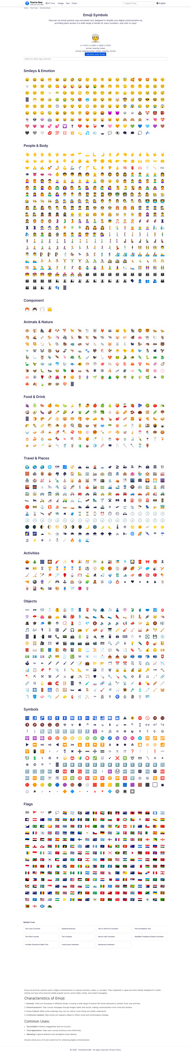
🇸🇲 (95, 886)
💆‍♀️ (80, 234)
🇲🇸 (132, 866)
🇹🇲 (95, 893)
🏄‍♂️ (125, 254)
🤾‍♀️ (72, 268)
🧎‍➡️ (57, 241)
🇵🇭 (34, 879)
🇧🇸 (42, 826)
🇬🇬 (162, 839)
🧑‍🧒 (42, 288)
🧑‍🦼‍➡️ (132, 241)
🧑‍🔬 (125, 201)
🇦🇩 (95, 813)
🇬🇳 (57, 846)
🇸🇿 (162, 886)
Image (61, 3)
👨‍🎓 (95, 194)
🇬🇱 (42, 846)
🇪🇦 (155, 833)
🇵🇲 (57, 879)
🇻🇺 (110, 899)
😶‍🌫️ (57, 93)
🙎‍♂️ (155, 181)
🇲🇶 (117, 866)
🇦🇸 (27, 819)
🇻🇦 (65, 899)
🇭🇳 (140, 846)
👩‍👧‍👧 (125, 281)
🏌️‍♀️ (110, 254)
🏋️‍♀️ (80, 261)
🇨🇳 (162, 826)
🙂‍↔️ (117, 93)
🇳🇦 (50, 873)
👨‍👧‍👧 (87, 281)
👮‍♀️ (155, 208)
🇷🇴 (125, 879)
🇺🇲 (27, 899)
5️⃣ (117, 764)
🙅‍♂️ (34, 188)
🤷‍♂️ (50, 194)
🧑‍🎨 (50, 208)
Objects (30, 601)
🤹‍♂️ (87, 268)
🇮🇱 (50, 853)
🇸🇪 (42, 886)
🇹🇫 (50, 893)
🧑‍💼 (102, 201)
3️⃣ (102, 764)
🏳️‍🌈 (65, 813)
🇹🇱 (87, 893)
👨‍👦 (57, 281)
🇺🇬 (162, 893)
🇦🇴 (147, 813)
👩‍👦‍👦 (102, 281)
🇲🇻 (155, 866)
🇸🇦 (155, 879)
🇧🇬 (110, 819)
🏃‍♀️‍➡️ (102, 247)
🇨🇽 (80, 833)
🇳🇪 (65, 873)
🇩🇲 (132, 833)
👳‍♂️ (125, 214)
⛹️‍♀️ (57, 261)
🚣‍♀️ (155, 254)
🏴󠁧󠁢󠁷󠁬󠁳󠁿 (50, 906)
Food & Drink (34, 397)
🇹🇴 (110, 893)
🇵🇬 (27, 879)
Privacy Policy (115, 1050)
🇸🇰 (80, 886)
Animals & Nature (38, 322)
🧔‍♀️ (125, 174)
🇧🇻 (57, 826)
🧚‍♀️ (80, 228)
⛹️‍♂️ (50, 261)
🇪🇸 (57, 839)
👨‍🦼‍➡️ (147, 241)
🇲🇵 (110, 866)
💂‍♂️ (50, 214)
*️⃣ (72, 764)
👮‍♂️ (147, 208)
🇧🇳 (155, 819)
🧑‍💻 (147, 201)
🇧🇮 (125, 819)
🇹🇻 (132, 893)
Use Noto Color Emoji (95, 54)
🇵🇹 (87, 879)
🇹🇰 (80, 893)
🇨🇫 (110, 826)
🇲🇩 (34, 866)
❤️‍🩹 (95, 126)
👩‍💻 (162, 201)
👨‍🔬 (132, 201)
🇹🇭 (65, 893)
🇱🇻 (147, 859)
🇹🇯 (72, 893)
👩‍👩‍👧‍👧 (50, 281)
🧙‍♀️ (57, 228)
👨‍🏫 (117, 194)
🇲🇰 (72, 866)
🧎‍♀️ (50, 241)
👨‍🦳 (147, 174)
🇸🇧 (162, 879)
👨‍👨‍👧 (132, 274)
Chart (74, 3)
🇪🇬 (34, 839)
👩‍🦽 (57, 247)
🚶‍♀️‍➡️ (140, 234)
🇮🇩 (34, 853)
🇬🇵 (65, 846)
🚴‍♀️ (102, 261)
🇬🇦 (125, 839)
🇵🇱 (50, 879)
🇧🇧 (80, 819)
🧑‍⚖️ (132, 194)
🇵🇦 (147, 873)
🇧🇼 (65, 826)
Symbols (31, 709)
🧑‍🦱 (50, 181)
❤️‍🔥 (87, 126)
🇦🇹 (34, 819)
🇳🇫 (72, 873)
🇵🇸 (80, 879)
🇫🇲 (102, 839)
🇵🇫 (162, 873)
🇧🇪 (95, 819)
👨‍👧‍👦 (80, 281)
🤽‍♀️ (50, 268)
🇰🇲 (27, 859)
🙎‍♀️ (162, 181)
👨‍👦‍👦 (65, 281)
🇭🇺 (162, 846)
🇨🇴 (27, 833)
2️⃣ (95, 764)
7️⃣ (132, 764)
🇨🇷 (50, 833)
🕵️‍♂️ (27, 214)
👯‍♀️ (155, 247)
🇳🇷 (117, 873)
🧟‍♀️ (50, 234)
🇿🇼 (27, 906)
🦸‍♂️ (147, 221)
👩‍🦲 (72, 181)
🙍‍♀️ (140, 181)
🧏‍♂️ (125, 188)
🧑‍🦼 (125, 241)
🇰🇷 (50, 859)
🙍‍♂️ (132, 181)
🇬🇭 (27, 846)
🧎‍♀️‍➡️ (65, 241)
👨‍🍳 (42, 201)
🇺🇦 (155, 893)
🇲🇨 (27, 866)
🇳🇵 (110, 873)
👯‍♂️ (147, 247)
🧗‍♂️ (50, 254)
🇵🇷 (72, 879)
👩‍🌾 (27, 201)
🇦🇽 (57, 819)
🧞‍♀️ (27, 234)
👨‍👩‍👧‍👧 (117, 274)
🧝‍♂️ (140, 228)
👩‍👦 (95, 281)
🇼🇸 (125, 899)
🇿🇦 (155, 899)
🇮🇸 (95, 853)
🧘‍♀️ (117, 268)
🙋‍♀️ (110, 188)
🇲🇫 (50, 866)
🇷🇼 (147, 879)
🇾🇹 (147, 899)
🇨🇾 (87, 833)
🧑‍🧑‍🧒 (27, 288)
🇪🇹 (65, 839)
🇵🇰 (42, 879)
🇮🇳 (65, 853)
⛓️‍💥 (27, 683)
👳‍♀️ (132, 214)
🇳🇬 (80, 873)
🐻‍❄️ (27, 351)
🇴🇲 (140, 873)
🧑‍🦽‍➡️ (34, 247)
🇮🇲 (57, 853)
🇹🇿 (147, 893)
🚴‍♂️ (95, 261)
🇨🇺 (57, 833)
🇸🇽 (147, 886)
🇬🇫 (155, 839)
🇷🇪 (117, 879)
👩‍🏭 (95, 201)
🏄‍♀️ (132, 254)
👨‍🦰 (132, 174)
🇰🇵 (42, 859)
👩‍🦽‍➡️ (65, 247)
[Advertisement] (90, 969)
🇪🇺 (72, 839)
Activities (31, 553)
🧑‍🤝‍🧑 (140, 268)
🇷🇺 (140, 879)
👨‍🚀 (102, 208)
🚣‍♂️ (147, 254)
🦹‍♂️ (27, 228)
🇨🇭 (125, 826)
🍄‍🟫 (162, 412)
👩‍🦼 (155, 241)
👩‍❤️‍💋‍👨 (34, 274)
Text (68, 3)
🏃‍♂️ (80, 247)
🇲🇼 (162, 866)
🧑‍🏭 (80, 201)
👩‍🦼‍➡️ (162, 241)
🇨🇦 (87, 826)
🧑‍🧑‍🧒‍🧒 (34, 288)
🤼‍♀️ (27, 268)
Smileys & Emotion (39, 71)
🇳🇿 (132, 873)
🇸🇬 (50, 886)
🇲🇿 (42, 873)
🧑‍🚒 (117, 208)
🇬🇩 (140, 839)
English (162, 3)
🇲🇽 (27, 873)
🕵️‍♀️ (34, 214)
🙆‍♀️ (65, 188)
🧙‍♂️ (50, 228)
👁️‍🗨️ (117, 133)
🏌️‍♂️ (102, 254)
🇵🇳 (65, 879)
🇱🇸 (125, 859)
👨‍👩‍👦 (87, 274)
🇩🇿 (147, 833)
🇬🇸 (87, 846)
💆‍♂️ (72, 234)
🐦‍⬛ (95, 357)
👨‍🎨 (57, 208)
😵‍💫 (110, 99)
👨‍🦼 (140, 241)
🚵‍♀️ (125, 261)
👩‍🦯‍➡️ (117, 241)
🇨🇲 (155, 826)
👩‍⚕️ (80, 194)
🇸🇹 (132, 886)
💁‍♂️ (80, 188)
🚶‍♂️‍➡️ (147, 234)
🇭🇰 (125, 846)
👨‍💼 (110, 201)
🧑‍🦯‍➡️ (87, 241)
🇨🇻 (65, 833)
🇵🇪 (155, 873)
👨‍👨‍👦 (125, 274)
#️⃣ (65, 764)
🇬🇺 (102, 846)
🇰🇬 (147, 853)
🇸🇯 (72, 886)
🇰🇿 (72, 859)
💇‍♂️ (95, 234)
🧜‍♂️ (117, 228)
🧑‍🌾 (155, 194)
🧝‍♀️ (147, 228)
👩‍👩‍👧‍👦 (34, 281)
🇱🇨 (95, 859)
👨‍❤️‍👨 (72, 274)
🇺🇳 (34, 899)
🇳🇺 (125, 873)
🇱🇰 (110, 859)
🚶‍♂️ (117, 234)
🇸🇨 (27, 886)
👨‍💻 (155, 201)
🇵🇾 (102, 879)
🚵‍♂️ (117, 261)
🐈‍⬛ (132, 330)
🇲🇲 (87, 866)
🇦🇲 (140, 813)
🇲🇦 (162, 859)
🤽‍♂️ (42, 268)
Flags (28, 804)
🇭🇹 (155, 846)
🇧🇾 (72, 826)
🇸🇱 (87, 886)
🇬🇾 (117, 846)
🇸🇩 (34, 886)
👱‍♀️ (87, 181)
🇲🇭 (65, 866)
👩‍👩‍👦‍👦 (42, 281)
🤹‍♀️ (95, 268)
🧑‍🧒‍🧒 (50, 288)
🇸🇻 (140, 886)
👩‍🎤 (42, 208)
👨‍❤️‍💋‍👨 (42, 274)
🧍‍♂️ (162, 234)
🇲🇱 (80, 866)
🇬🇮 (34, 846)
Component (34, 300)
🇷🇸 (132, 879)
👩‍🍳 (50, 201)
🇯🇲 (117, 853)
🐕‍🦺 (80, 330)
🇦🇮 (125, 813)
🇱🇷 (117, 859)
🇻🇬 (87, 899)
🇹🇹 (125, 893)
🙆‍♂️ (57, 188)
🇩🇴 (140, 833)
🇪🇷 (50, 839)
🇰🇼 (57, 859)
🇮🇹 (102, 853)
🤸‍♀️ (147, 261)
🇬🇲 (50, 846)
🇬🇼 (110, 846)
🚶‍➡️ (132, 234)
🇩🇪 (102, 833)
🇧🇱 (140, 819)
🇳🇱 (95, 873)
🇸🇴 (110, 886)
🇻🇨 (72, 899)
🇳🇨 (57, 873)
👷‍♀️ (87, 214)
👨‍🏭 (87, 201)
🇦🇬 (117, 813)
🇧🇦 (72, 819)
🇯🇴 (125, 853)
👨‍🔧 (65, 201)
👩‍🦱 (42, 181)
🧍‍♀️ (27, 241)
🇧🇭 (117, 819)
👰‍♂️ (42, 221)
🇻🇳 (102, 899)
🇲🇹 (140, 866)
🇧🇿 (80, 826)
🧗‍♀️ (57, 254)
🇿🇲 (162, 899)
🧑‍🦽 (27, 247)
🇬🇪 (147, 839)
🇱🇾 (155, 859)
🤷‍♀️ (57, 194)
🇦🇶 (155, 813)
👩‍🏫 (125, 194)
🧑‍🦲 (80, 181)
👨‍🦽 (42, 247)
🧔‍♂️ (117, 174)
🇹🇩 (42, 893)
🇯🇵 (132, 853)
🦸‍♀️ (155, 221)
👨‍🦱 (140, 174)
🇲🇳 (95, 866)
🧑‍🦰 (34, 181)
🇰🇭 (155, 853)
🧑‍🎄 (132, 221)
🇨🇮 (132, 826)
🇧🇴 (162, 819)
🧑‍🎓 (87, 194)
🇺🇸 (42, 899)
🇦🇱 (132, 813)
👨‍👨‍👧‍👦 (140, 274)
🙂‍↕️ (125, 93)
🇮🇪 (42, 853)
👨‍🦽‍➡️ (50, 247)
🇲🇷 (125, 866)
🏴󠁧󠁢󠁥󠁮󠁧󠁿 (34, 906)
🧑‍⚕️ (65, 194)
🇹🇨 (34, 893)
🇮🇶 (80, 853)
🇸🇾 (155, 886)
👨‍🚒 (125, 208)
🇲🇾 (34, 873)
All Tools (51, 3)
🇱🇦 (80, 859)
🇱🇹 (132, 859)
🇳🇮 (87, 873)
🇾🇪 (140, 899)
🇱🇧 (87, 859)
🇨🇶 (42, 833)
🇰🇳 (34, 859)
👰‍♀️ (50, 221)
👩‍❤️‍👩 (80, 274)
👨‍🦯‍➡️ (102, 241)
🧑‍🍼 (102, 221)
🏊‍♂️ (27, 261)
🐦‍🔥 (110, 357)
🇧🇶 (27, 826)
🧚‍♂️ (72, 228)
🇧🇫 (102, 819)
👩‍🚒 (132, 208)
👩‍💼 (117, 201)
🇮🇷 (87, 853)
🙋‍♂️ (102, 188)
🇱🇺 (140, 859)
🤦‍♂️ (27, 194)
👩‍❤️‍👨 (65, 274)
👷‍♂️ (80, 214)
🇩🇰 (125, 833)
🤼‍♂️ (162, 261)
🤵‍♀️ (27, 221)
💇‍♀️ (102, 234)
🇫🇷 (117, 839)
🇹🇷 (117, 893)
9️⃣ (147, 764)
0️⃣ (80, 764)
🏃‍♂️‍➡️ (110, 247)
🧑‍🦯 (80, 241)
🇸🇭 (57, 886)
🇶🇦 (110, 879)
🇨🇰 (140, 826)
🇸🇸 (125, 886)
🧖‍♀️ (34, 254)
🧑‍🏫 (110, 194)
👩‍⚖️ (147, 194)
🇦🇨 (87, 813)
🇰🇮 (162, 853)
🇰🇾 (65, 859)
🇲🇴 (102, 866)
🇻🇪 (80, 899)
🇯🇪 (110, 853)
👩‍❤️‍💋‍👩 (50, 274)
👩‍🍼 (87, 221)
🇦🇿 (65, 819)
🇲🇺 (147, 866)
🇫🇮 (80, 839)
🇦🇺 (42, 819)
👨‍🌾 (162, 194)
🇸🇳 (102, 886)
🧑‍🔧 (57, 201)
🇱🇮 (102, 859)
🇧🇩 (87, 819)
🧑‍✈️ (72, 208)
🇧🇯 (132, 819)
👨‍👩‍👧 (95, 274)
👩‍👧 (110, 281)
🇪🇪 (27, 839)
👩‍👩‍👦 (162, 274)
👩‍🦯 (110, 241)
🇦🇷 (162, 813)
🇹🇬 (57, 893)
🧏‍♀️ (132, 188)
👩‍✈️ (87, 208)
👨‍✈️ (80, 208)
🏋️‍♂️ (72, 261)
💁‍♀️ (87, 188)
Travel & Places (36, 458)
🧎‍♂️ (42, 241)
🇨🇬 (117, 826)
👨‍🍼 (95, 221)
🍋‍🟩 (65, 405)
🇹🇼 (140, 893)
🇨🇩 (102, 826)
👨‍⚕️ (72, 194)
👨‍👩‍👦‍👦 (110, 274)
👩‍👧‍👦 (117, 281)
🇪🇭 (42, 839)
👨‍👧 (72, 281)
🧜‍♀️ (125, 228)
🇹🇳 (102, 893)
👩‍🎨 (65, 208)
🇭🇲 (132, 846)
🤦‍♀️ (34, 194)
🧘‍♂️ (110, 268)
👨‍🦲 (155, 174)
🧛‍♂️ (95, 228)
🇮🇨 (27, 853)
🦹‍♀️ (34, 228)
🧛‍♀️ (102, 228)
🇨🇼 (72, 833)
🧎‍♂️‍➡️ (72, 241)
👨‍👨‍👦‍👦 (147, 274)
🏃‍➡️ (95, 247)
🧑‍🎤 (27, 208)
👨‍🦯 (95, 241)
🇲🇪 (42, 866)
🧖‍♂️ (27, 254)
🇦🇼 (50, 819)
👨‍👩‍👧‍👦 (102, 274)
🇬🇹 (95, 846)
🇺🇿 (57, 899)
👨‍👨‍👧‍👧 (155, 274)
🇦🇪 (102, 813)
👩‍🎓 (102, 194)
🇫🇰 (95, 839)
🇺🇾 (50, 899)
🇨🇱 (147, 826)
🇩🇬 (110, 833)
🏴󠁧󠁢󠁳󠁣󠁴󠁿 (42, 906)
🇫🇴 (110, 839)
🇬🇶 (72, 846)
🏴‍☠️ (80, 813)
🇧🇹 (50, 826)
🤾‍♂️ (65, 268)
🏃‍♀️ (87, 247)
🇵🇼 (95, 879)
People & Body (36, 146)
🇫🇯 (87, 839)
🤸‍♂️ (140, 261)
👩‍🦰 (27, 181)
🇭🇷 (147, 846)
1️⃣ (87, 764)
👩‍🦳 (57, 181)
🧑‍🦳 (65, 181)
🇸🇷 (117, 886)
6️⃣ (125, 764)
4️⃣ (110, 764)
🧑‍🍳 (34, 201)
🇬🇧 (132, 839)
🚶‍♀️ (125, 234)
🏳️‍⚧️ (72, 813)
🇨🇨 (95, 826)
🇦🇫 (110, 813)
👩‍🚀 (110, 208)
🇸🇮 (65, 886)
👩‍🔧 (72, 201)
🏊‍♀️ (34, 261)
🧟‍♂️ (42, 234)
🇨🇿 (95, 833)
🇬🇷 (80, 846)
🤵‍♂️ (162, 214)
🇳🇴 (102, 873)
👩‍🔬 (140, 201)
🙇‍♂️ (147, 188)
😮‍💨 (95, 93)
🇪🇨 (162, 833)
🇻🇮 (95, 899)
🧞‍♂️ (162, 228)
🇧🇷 (34, 826)
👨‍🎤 (34, 208)
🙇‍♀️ (155, 188)
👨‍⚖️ (140, 194)
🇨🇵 (34, 833)
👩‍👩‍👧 (27, 281)
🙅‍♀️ (42, 188)
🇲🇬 (57, 866)
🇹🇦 (27, 893)
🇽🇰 (132, 899)
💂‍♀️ (57, 214)
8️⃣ (140, 764)
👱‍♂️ (95, 181)
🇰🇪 (140, 853)
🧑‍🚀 (95, 208)
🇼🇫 (117, 899)
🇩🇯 (117, 833)
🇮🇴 (72, 853)
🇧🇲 (147, 819)
